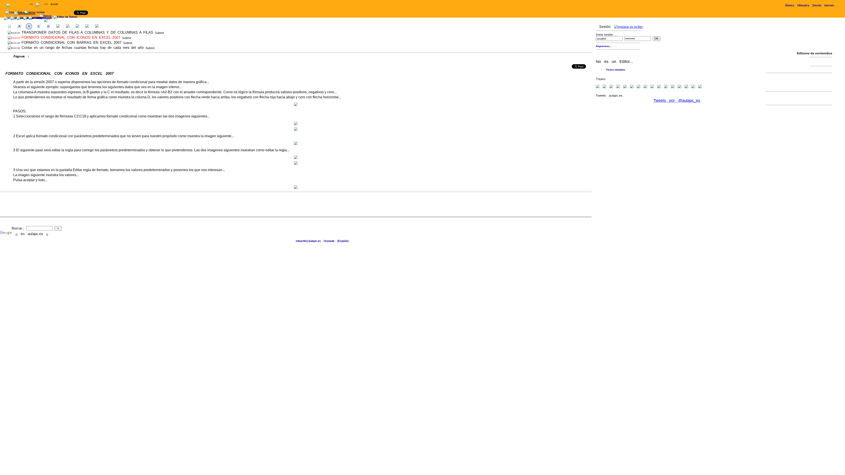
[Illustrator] (645, 87)
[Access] (618, 87)
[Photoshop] (632, 87)
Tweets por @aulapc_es (676, 100)
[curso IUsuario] (693, 87)
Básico (789, 5)
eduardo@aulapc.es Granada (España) (322, 241)
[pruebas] (659, 87)
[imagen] (652, 87)
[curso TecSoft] (679, 87)
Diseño (816, 5)
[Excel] (611, 87)
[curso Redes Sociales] (700, 87)
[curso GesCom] (686, 87)
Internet (829, 5)
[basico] (666, 87)
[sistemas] (597, 87)
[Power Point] (625, 87)
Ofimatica (803, 5)
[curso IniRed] (672, 87)
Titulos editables (615, 69)
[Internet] (638, 87)
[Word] (604, 87)
